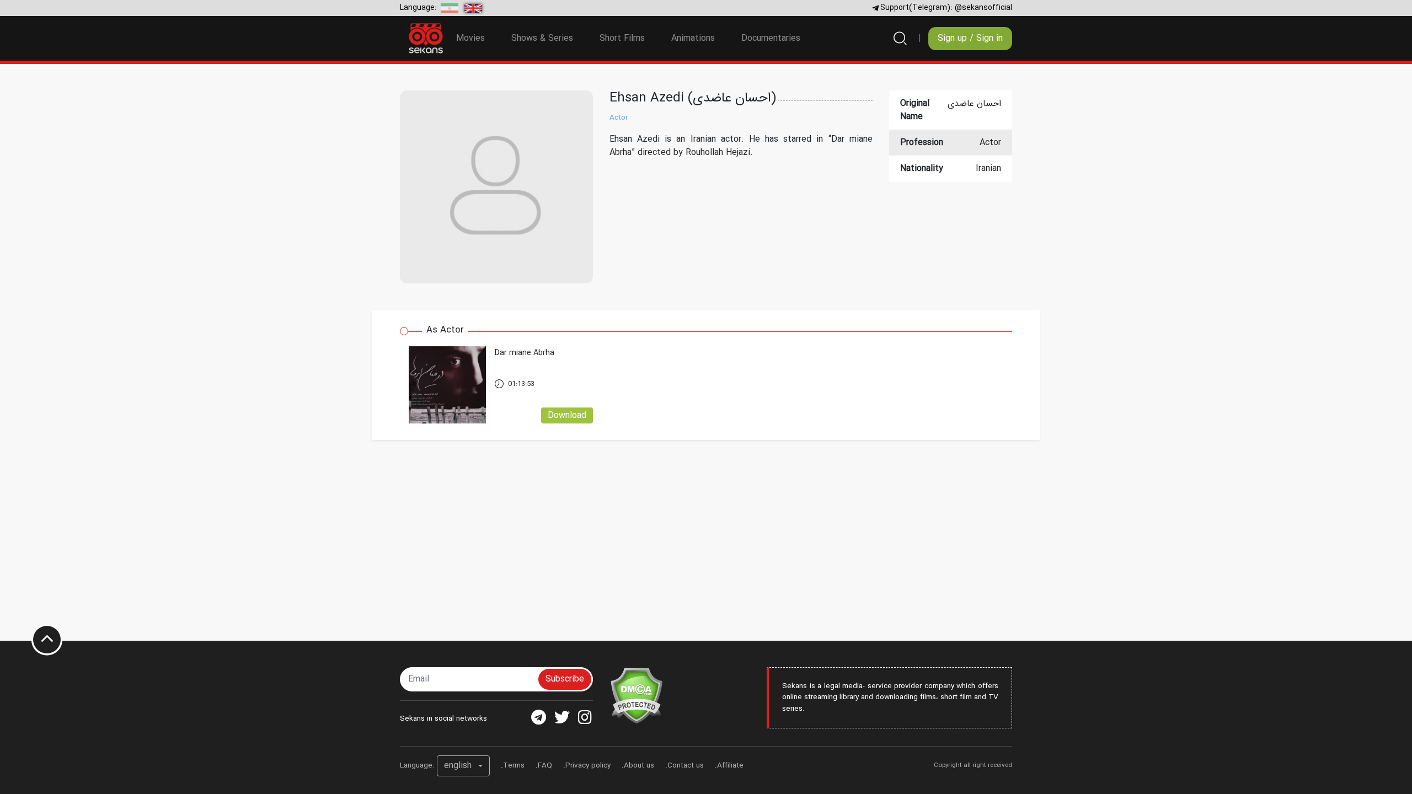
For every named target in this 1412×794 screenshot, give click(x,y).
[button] (463, 765)
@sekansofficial (983, 8)
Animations (693, 38)
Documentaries (770, 38)
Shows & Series (542, 38)
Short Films (622, 38)
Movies (470, 38)
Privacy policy (588, 765)
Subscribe (564, 679)
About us (639, 765)
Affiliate (730, 765)
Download (567, 415)
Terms (514, 765)
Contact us (685, 765)
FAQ (545, 765)
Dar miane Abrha (524, 353)
